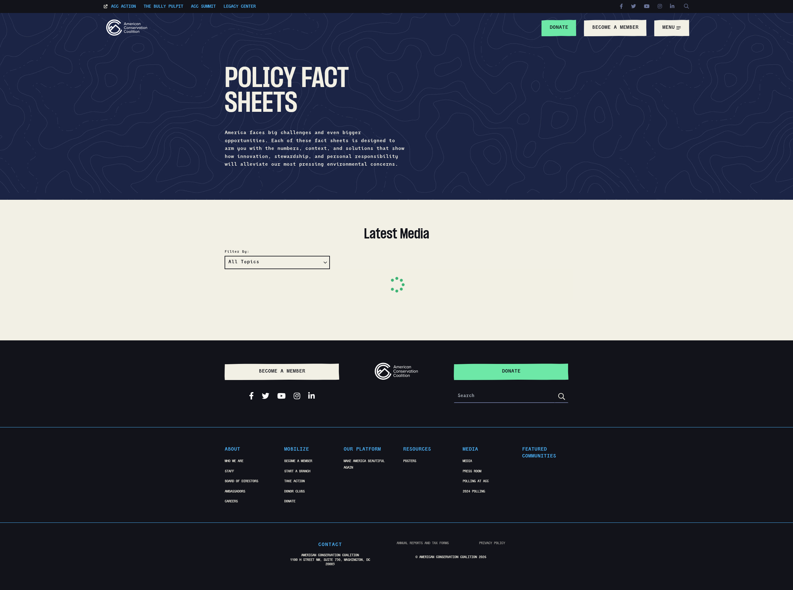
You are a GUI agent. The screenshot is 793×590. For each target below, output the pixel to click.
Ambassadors (235, 492)
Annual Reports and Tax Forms (422, 543)
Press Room (471, 472)
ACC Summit (203, 7)
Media (470, 449)
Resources (417, 449)
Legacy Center (239, 7)
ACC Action (123, 7)
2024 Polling (473, 492)
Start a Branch (297, 472)
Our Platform (362, 449)
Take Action (294, 481)
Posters (409, 461)
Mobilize (296, 449)
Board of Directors (241, 481)
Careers (231, 502)
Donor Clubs (294, 492)
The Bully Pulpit (163, 7)
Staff (229, 472)
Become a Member (298, 461)
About (232, 449)
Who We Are (234, 461)
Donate (289, 502)
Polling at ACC (475, 481)
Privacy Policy (492, 543)
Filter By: (237, 252)
